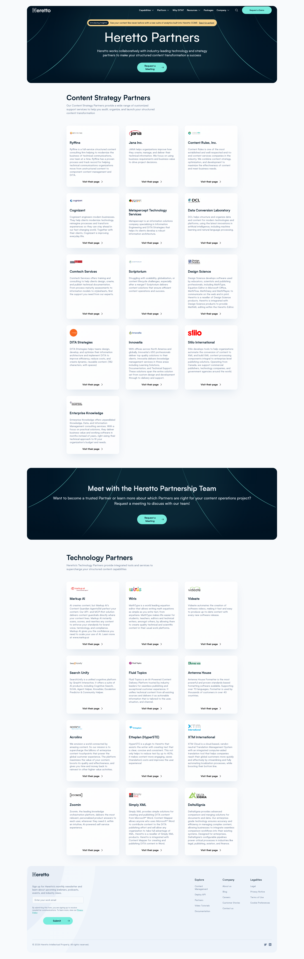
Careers (226, 897)
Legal (253, 886)
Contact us (228, 908)
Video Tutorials (202, 905)
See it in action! (206, 22)
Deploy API (200, 894)
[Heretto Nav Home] (41, 10)
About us (227, 886)
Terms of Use (257, 897)
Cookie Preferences (260, 902)
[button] (147, 10)
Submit (57, 920)
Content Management (201, 887)
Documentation (202, 911)
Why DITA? (178, 10)
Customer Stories (231, 902)
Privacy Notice (257, 891)
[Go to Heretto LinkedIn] (270, 944)
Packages (208, 10)
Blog (225, 891)
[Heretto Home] (40, 874)
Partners (199, 900)
